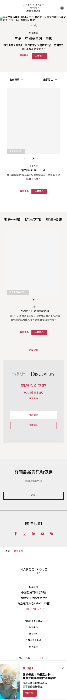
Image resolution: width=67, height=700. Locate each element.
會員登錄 (33, 415)
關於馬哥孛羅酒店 (33, 621)
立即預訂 (39, 56)
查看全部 (34, 350)
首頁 (7, 551)
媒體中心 (33, 627)
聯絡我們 (33, 587)
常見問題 (33, 647)
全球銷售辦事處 (33, 640)
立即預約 (39, 191)
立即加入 (33, 425)
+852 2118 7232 (35, 609)
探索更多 (24, 56)
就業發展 (33, 634)
